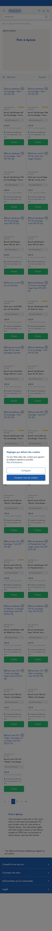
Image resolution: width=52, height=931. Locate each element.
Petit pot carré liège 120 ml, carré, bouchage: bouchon (37, 178)
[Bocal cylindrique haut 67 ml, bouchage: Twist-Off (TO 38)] (38, 354)
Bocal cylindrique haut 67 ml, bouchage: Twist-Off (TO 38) (37, 372)
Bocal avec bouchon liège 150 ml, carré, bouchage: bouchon (13, 372)
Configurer (26, 470)
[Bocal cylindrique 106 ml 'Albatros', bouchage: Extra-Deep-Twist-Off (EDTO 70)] (14, 613)
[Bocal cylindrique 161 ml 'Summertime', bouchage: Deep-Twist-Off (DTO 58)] (38, 548)
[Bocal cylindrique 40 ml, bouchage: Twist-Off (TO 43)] (14, 96)
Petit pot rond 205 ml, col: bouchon (13, 307)
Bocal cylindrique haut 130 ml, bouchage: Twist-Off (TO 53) (37, 631)
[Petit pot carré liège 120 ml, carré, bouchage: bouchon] (38, 160)
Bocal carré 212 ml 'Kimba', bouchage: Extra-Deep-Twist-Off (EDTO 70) (14, 760)
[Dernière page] (26, 801)
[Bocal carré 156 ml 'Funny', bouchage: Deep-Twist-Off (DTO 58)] (14, 678)
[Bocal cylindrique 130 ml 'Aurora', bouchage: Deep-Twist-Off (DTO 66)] (38, 290)
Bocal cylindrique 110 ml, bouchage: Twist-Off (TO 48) (14, 178)
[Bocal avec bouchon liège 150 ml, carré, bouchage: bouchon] (14, 354)
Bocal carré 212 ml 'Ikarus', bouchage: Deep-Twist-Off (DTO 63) (38, 501)
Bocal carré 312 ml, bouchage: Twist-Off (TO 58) (13, 566)
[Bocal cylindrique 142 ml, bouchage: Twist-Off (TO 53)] (14, 419)
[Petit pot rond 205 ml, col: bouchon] (14, 290)
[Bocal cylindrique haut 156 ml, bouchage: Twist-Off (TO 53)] (14, 225)
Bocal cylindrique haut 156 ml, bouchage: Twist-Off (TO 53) (13, 243)
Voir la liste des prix (11, 120)
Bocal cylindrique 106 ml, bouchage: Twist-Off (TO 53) (38, 113)
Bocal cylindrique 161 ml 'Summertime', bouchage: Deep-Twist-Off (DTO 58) (38, 566)
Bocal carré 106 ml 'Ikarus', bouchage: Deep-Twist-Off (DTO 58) (14, 501)
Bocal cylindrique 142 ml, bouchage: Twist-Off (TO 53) (14, 437)
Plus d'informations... (15, 462)
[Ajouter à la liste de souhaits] (22, 88)
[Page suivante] (21, 801)
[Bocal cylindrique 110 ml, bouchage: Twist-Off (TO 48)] (14, 160)
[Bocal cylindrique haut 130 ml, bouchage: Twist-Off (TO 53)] (38, 613)
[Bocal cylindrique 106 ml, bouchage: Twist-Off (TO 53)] (38, 96)
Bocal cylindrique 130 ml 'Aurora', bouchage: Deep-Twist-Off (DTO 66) (38, 307)
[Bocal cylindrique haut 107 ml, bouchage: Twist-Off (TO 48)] (38, 225)
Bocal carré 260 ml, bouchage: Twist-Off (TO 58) (37, 437)
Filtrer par (11, 77)
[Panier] (47, 11)
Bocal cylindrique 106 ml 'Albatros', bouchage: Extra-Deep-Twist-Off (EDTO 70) (14, 631)
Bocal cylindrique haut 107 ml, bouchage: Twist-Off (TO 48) (37, 243)
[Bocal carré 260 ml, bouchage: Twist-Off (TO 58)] (38, 419)
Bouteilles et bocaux (9, 108)
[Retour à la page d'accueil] (15, 10)
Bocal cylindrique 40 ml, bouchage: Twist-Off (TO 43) (13, 113)
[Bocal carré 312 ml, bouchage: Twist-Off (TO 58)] (14, 548)
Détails (14, 142)
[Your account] (43, 11)
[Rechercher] (46, 16)
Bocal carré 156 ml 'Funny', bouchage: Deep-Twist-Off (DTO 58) (14, 695)
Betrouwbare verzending (27, 3)
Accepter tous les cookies (26, 477)
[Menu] (4, 10)
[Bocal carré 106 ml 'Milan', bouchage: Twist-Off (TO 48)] (38, 678)
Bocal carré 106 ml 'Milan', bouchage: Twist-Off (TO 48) (36, 695)
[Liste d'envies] (39, 11)
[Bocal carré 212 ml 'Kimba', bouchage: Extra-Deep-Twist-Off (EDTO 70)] (14, 742)
